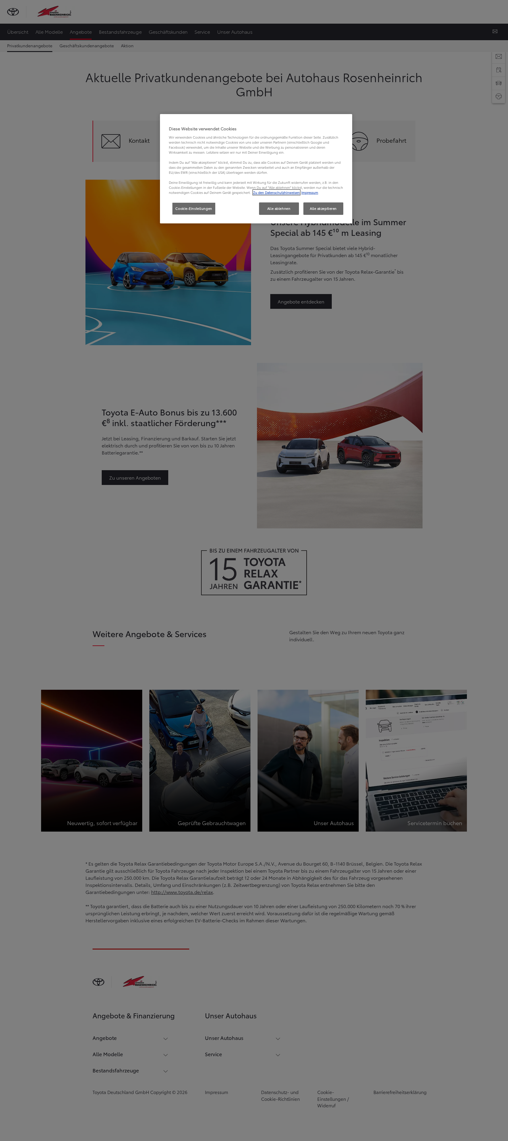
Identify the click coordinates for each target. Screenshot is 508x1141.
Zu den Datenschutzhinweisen (276, 192)
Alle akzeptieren (323, 208)
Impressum (309, 192)
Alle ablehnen (278, 208)
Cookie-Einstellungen (193, 208)
